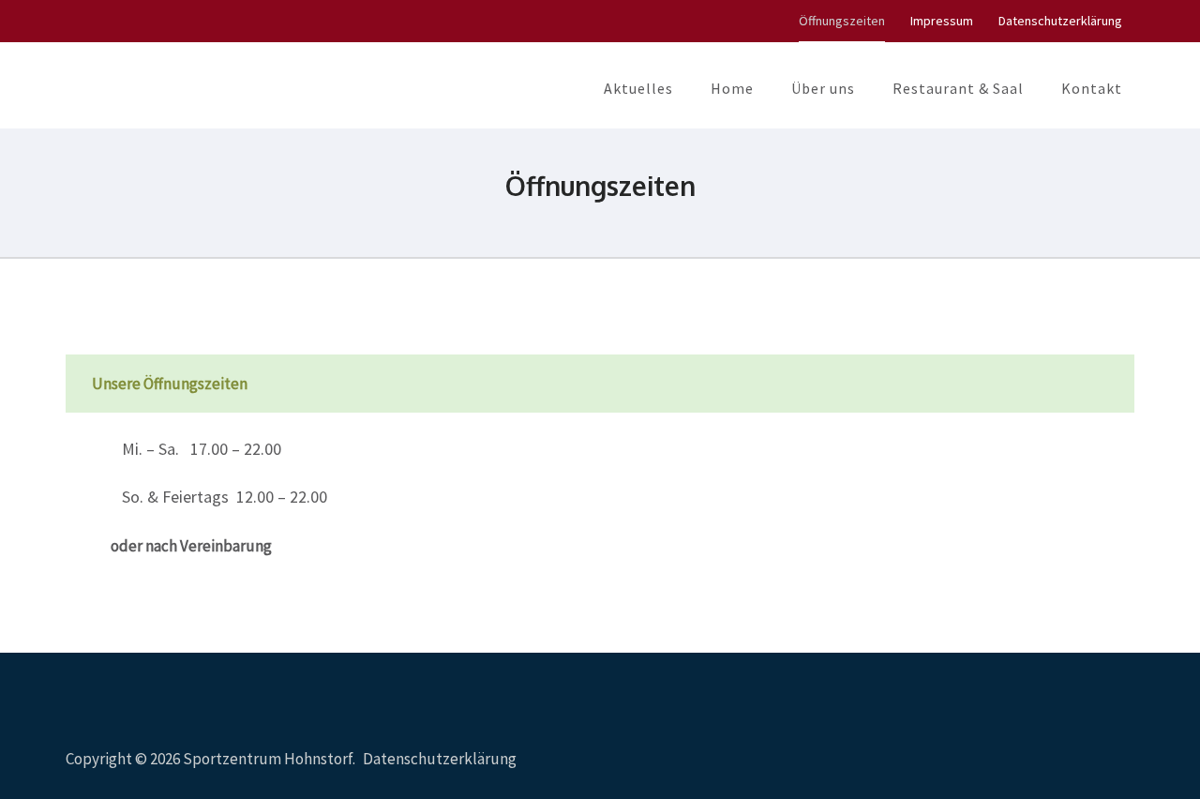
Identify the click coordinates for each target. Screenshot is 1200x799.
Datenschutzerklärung (1060, 20)
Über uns (823, 88)
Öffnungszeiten (842, 20)
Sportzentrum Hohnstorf (267, 758)
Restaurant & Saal (958, 88)
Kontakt (1091, 88)
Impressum (941, 20)
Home (732, 88)
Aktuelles (638, 88)
